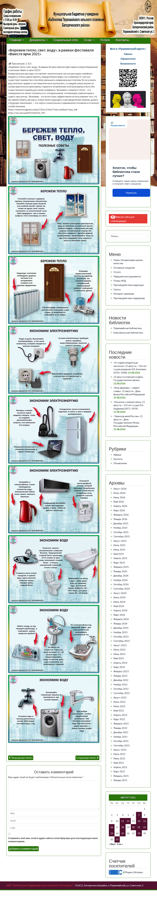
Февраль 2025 (121, 566)
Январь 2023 (120, 675)
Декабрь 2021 (120, 732)
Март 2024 (119, 614)
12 (128, 821)
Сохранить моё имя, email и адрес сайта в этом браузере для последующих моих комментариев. (53, 840)
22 (144, 827)
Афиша (117, 454)
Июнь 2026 (119, 497)
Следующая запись (86, 757)
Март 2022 (119, 719)
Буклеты (118, 459)
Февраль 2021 (121, 776)
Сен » (120, 844)
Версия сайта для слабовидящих (122, 218)
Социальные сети (65, 40)
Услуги (105, 40)
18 (122, 827)
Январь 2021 (120, 780)
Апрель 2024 (120, 610)
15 (144, 821)
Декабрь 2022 (120, 680)
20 (133, 827)
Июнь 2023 (119, 654)
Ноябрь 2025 (120, 527)
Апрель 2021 (120, 767)
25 (122, 833)
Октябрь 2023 (120, 636)
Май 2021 (118, 762)
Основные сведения (124, 267)
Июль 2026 (119, 493)
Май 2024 (118, 606)
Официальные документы (127, 276)
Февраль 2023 (121, 671)
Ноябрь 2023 (120, 632)
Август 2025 (119, 540)
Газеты (117, 289)
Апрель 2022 (120, 715)
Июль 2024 (119, 597)
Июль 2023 (119, 649)
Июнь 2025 (119, 549)
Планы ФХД (119, 280)
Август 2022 (119, 697)
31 (117, 839)
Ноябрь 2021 (120, 736)
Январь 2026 (120, 519)
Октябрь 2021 (120, 741)
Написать (131, 193)
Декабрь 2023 (120, 627)
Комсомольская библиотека (128, 332)
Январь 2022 (120, 728)
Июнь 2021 (119, 758)
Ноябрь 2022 (120, 684)
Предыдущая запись (22, 757)
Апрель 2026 (120, 506)
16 (111, 827)
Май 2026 (118, 501)
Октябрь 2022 (120, 688)
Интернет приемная (123, 293)
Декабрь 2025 (120, 523)
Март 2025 (119, 562)
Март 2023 (119, 667)
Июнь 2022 (119, 706)
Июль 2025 (119, 545)
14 (139, 821)
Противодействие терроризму (129, 298)
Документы (37, 40)
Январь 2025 (120, 571)
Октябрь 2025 (120, 532)
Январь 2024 (120, 623)
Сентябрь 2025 (121, 536)
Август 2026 (119, 488)
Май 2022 (118, 710)
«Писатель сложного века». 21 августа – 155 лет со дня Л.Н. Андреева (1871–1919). (129, 405)
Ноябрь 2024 (120, 580)
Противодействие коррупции (128, 285)
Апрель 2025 (120, 558)
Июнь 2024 (119, 601)
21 (139, 827)
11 (122, 821)
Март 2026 (119, 510)
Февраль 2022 (121, 723)
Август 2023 (119, 645)
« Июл (112, 844)
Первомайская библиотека (127, 328)
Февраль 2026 (121, 514)
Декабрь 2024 (120, 575)
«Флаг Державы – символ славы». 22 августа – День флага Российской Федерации (129, 391)
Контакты (122, 40)
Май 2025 (118, 553)
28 (139, 833)
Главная (15, 40)
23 (111, 833)
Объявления (120, 463)
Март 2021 (119, 771)
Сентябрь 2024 (121, 588)
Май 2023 (118, 658)
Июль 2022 (119, 701)
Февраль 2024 (121, 619)
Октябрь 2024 (120, 584)
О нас (88, 40)
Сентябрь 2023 (121, 640)
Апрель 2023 (120, 662)
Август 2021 (119, 749)
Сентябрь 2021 (121, 745)
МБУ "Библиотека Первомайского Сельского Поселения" (39, 885)
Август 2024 (119, 593)
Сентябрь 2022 (121, 693)
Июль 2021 (119, 754)
